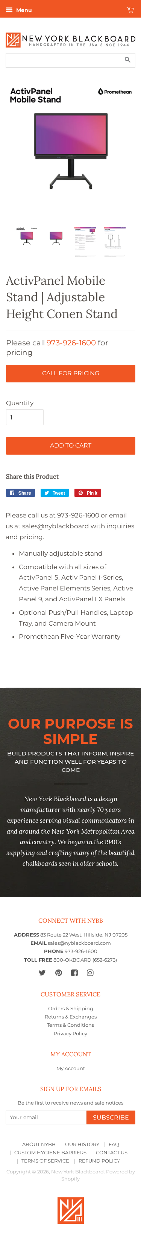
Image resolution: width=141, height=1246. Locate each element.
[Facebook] (74, 972)
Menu (23, 10)
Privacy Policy (70, 1033)
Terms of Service (45, 1161)
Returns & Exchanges (71, 1017)
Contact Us (111, 1152)
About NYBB (39, 1144)
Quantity (19, 403)
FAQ (114, 1144)
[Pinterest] (58, 972)
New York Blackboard (77, 1172)
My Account (70, 1068)
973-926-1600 (71, 342)
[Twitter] (42, 972)
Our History (82, 1144)
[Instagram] (90, 972)
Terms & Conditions (70, 1025)
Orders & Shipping (70, 1008)
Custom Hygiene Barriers (50, 1152)
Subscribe (111, 1117)
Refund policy (99, 1161)
